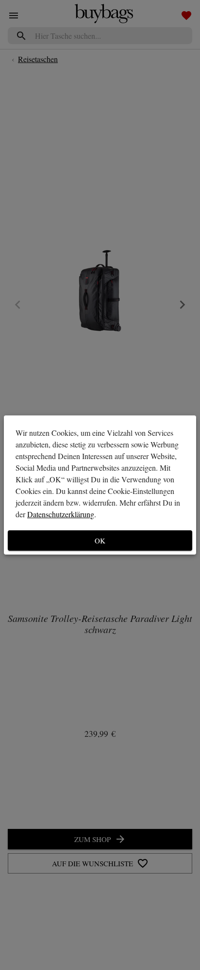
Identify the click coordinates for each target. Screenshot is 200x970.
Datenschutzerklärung (60, 514)
